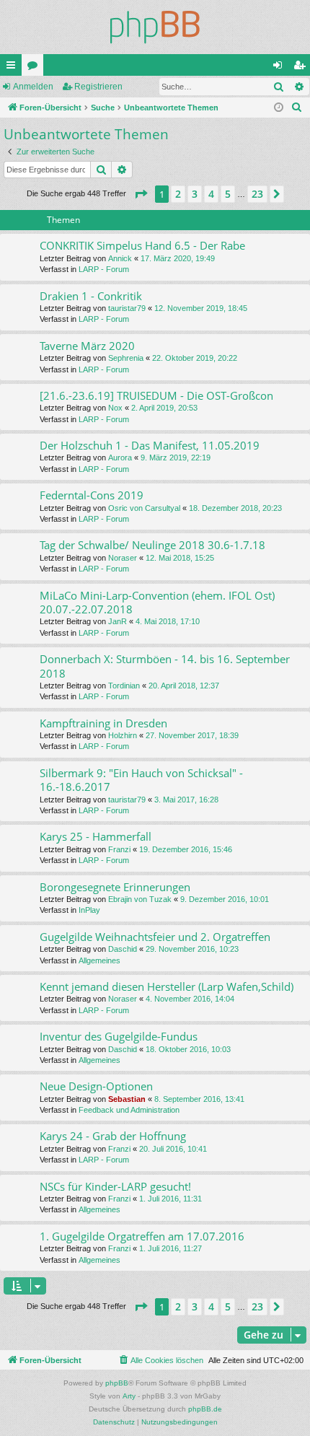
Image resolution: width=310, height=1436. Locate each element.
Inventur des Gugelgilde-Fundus (119, 1036)
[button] (140, 194)
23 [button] (257, 194)
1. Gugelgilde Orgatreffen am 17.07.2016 (142, 1236)
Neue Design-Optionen (96, 1086)
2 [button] (178, 194)
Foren (35, 68)
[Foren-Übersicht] (155, 27)
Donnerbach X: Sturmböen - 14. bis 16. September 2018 (165, 666)
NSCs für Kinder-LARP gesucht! (115, 1186)
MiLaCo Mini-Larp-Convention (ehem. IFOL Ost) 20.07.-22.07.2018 (157, 602)
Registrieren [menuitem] (302, 68)
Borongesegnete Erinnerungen (115, 887)
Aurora (120, 457)
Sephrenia (125, 358)
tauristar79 (127, 308)
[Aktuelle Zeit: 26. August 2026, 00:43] (278, 108)
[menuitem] (297, 107)
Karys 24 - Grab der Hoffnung (113, 1136)
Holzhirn (122, 735)
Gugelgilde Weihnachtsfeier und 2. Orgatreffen (155, 936)
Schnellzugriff (14, 68)
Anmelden (33, 87)
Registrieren (98, 87)
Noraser (122, 557)
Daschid (122, 949)
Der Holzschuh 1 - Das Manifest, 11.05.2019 (150, 445)
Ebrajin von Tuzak (140, 899)
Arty (129, 1396)
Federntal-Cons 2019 (91, 495)
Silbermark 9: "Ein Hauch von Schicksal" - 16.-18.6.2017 (141, 780)
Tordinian (124, 685)
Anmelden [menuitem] (280, 68)
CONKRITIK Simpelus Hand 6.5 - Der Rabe (142, 245)
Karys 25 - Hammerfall (95, 836)
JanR (117, 621)
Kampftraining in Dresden (103, 723)
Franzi (119, 849)
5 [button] (228, 194)
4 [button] (211, 194)
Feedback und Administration (129, 1110)
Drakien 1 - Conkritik (91, 296)
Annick (120, 258)
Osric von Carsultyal (144, 508)
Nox (115, 407)
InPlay (89, 910)
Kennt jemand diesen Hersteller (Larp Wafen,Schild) (166, 986)
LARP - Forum (104, 269)
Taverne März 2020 (87, 345)
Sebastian (127, 1099)
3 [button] (195, 194)
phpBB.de (205, 1409)
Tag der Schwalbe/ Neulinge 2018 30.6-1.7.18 (152, 545)
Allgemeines (99, 960)
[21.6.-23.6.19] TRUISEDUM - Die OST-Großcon (156, 395)
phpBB (116, 1383)
